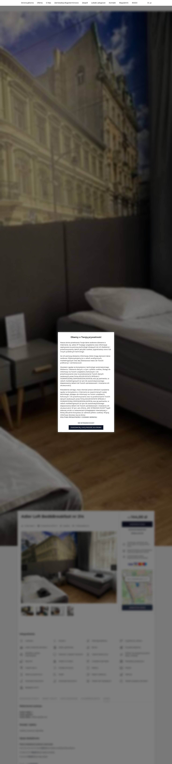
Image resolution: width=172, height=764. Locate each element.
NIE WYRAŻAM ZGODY (86, 423)
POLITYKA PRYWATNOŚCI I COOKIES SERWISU (78, 417)
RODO (134, 3)
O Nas (48, 3)
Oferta (39, 3)
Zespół (85, 3)
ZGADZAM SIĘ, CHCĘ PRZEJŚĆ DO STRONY (86, 427)
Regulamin (123, 3)
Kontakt (112, 3)
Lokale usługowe (98, 3)
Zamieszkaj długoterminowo (66, 3)
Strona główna (27, 3)
